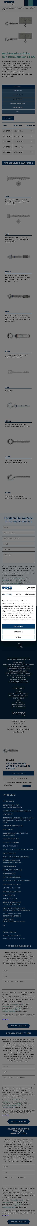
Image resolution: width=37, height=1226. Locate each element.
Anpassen (17, 632)
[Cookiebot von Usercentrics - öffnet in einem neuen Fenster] (26, 588)
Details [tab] (18, 594)
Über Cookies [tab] (30, 594)
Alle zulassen (18, 626)
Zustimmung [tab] (7, 594)
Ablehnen (18, 637)
